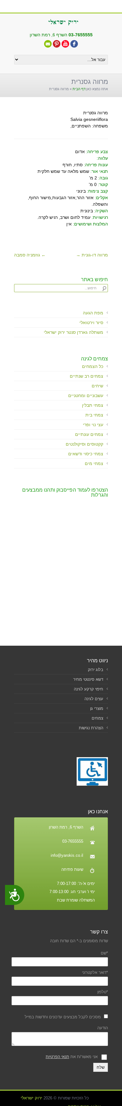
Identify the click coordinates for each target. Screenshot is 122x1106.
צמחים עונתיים (89, 434)
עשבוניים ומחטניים (85, 395)
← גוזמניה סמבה (30, 254)
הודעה (102, 1028)
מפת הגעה (93, 312)
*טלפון (102, 992)
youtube (65, 44)
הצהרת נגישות (91, 728)
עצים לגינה (93, 698)
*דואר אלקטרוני (95, 972)
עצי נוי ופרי (93, 424)
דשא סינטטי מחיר (88, 679)
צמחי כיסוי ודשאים (85, 453)
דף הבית (79, 89)
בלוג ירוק (95, 669)
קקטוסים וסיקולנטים (84, 444)
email (48, 44)
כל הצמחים (92, 366)
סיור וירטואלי (91, 322)
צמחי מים (94, 463)
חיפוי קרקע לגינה (88, 689)
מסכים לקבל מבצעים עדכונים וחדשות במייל (63, 1017)
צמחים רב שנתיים (86, 376)
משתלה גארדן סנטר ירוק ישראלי (73, 332)
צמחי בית (94, 414)
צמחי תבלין (92, 405)
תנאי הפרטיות (57, 1056)
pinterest (56, 44)
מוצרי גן (96, 708)
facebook (74, 44)
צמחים (97, 718)
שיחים (97, 385)
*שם (104, 953)
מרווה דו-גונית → (92, 254)
